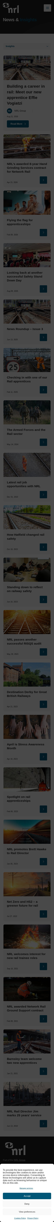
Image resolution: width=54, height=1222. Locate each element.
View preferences (27, 1212)
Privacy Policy (32, 1218)
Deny (27, 1204)
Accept (27, 1196)
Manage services (26, 1188)
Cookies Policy (20, 1218)
